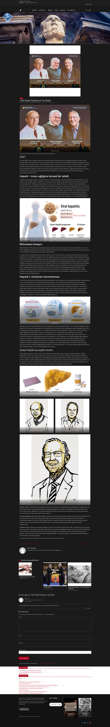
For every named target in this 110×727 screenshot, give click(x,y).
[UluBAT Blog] (20, 10)
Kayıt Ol (20, 678)
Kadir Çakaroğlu (30, 102)
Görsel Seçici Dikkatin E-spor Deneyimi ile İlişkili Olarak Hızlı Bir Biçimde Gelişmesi (38, 685)
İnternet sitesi (22, 650)
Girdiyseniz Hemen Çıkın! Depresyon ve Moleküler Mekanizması (34, 686)
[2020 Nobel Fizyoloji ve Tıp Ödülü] (55, 46)
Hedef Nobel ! (47, 587)
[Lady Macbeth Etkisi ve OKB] (25, 563)
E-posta (21, 643)
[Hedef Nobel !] (55, 563)
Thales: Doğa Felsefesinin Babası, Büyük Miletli (30, 670)
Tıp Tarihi (55, 102)
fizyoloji (41, 102)
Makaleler (62, 10)
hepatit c (45, 102)
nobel (48, 102)
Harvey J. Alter (36, 431)
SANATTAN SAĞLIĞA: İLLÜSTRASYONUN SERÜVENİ (79, 588)
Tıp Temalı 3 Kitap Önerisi (25, 683)
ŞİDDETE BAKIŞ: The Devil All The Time (30, 544)
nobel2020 (52, 102)
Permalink (29, 601)
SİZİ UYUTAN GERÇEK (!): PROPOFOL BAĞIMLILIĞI (30, 693)
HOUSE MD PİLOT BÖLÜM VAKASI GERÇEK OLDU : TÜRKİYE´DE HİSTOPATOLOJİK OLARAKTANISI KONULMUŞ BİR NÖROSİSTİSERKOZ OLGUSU (55, 2)
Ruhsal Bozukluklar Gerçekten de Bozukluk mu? (70, 707)
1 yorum (36, 102)
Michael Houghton (72, 431)
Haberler (50, 10)
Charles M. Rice (55, 504)
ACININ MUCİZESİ (23, 673)
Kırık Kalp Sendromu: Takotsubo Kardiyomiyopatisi (31, 688)
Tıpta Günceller (71, 10)
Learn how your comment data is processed (47, 663)
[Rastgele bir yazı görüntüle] (89, 10)
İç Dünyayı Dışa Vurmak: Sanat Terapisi (85, 708)
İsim (20, 635)
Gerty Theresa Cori (85, 544)
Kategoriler (42, 10)
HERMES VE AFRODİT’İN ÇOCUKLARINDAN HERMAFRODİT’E (33, 691)
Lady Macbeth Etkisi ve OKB (27, 577)
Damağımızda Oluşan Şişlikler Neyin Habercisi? (30, 682)
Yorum (21, 617)
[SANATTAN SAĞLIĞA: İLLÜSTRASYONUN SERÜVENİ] (79, 563)
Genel (21, 98)
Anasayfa (34, 10)
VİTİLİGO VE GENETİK (24, 690)
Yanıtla (88, 608)
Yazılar (56, 10)
